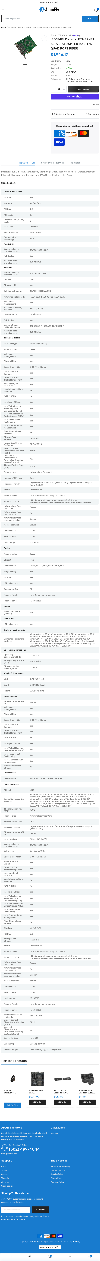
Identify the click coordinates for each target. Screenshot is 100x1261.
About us (54, 1133)
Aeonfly (35, 1241)
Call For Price (12, 1105)
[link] (10, 1257)
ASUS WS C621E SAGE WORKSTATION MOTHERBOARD (36, 1091)
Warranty (5, 1178)
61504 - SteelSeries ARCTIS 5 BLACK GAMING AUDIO (11, 1091)
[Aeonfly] (49, 10)
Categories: (56, 79)
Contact (4, 1174)
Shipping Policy (57, 1174)
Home (3, 27)
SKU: (53, 72)
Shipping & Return (52, 162)
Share (96, 104)
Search (4, 1170)
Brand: (54, 75)
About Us (5, 1182)
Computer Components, (78, 80)
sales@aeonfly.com (9, 1154)
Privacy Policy (57, 1178)
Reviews (75, 162)
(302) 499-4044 (24, 1149)
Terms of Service (58, 1170)
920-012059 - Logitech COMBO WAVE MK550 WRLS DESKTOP (87, 1091)
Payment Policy (57, 1182)
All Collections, (73, 79)
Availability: (56, 68)
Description (27, 162)
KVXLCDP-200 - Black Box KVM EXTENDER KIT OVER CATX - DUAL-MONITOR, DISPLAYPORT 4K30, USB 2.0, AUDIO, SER (61, 1091)
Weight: (54, 65)
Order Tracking (7, 1186)
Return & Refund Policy (60, 1166)
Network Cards (86, 81)
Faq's (3, 1166)
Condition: (56, 61)
